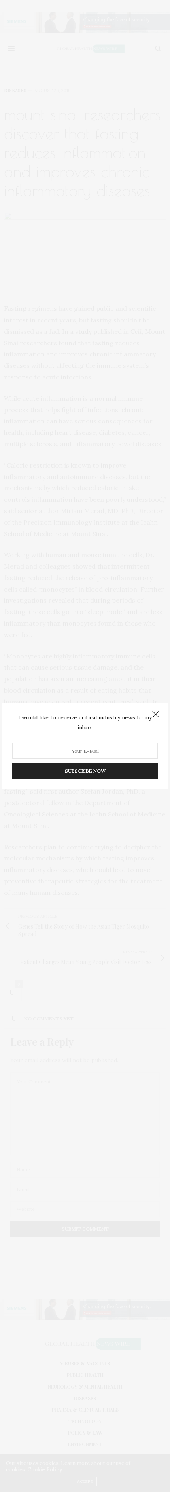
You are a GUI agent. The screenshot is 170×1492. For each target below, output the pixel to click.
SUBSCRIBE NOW (85, 771)
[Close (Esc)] (156, 715)
